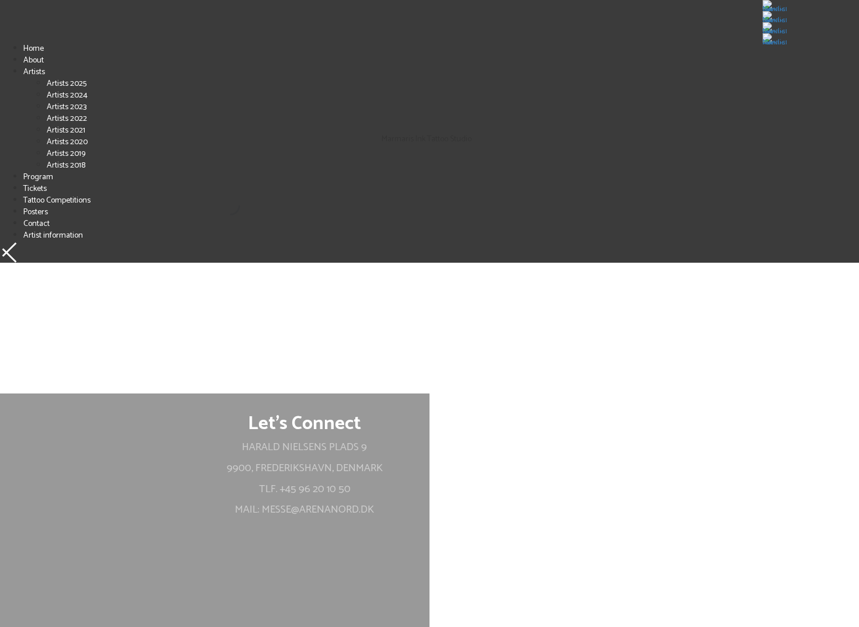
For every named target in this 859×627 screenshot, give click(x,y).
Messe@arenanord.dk (318, 509)
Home (33, 48)
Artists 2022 (67, 119)
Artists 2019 (66, 154)
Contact (36, 224)
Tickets (35, 189)
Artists (34, 72)
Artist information (53, 235)
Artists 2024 (67, 95)
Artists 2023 (66, 107)
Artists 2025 (66, 83)
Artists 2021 (66, 130)
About (33, 60)
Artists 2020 (67, 142)
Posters (35, 212)
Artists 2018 (66, 165)
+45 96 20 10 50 (315, 489)
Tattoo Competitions (57, 200)
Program (38, 177)
